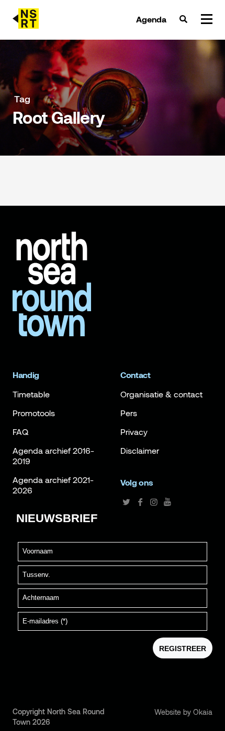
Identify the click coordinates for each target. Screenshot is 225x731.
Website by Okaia (183, 712)
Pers (128, 413)
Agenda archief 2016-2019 (53, 456)
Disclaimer (139, 450)
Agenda (151, 19)
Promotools (34, 413)
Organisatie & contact (161, 394)
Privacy (134, 432)
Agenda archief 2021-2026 (53, 485)
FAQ (20, 432)
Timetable (31, 394)
